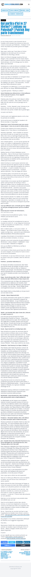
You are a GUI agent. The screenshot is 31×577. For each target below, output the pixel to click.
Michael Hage (25, 10)
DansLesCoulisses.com (6, 35)
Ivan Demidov (14, 10)
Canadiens (5, 10)
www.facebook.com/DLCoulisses (16, 538)
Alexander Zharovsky (15, 14)
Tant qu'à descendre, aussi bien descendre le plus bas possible (15, 515)
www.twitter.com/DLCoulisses (14, 536)
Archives (3, 20)
